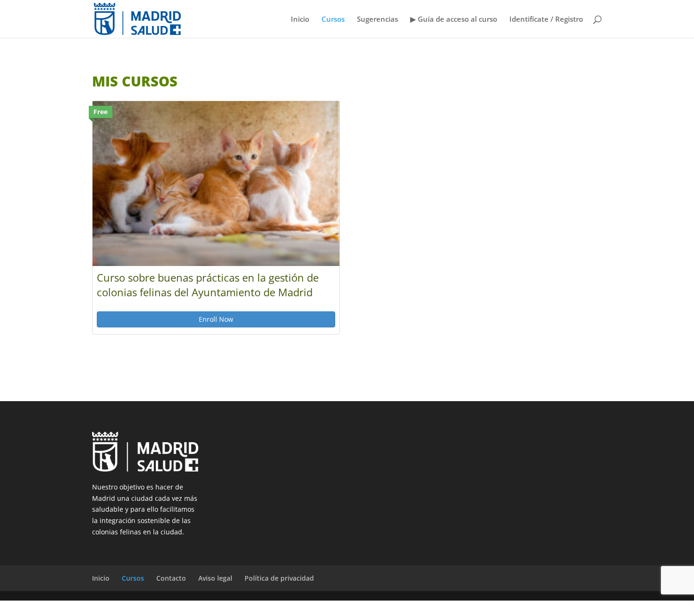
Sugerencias (377, 20)
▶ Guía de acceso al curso (453, 20)
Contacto (171, 578)
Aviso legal (215, 578)
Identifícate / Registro (546, 20)
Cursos (333, 20)
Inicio (300, 20)
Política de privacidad (279, 578)
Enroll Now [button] (216, 319)
